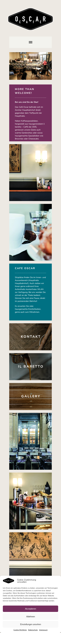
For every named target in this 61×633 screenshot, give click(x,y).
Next (45, 67)
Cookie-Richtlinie (20, 630)
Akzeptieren (30, 609)
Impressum (43, 630)
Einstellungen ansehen (30, 624)
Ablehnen (30, 616)
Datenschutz (33, 630)
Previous (15, 67)
